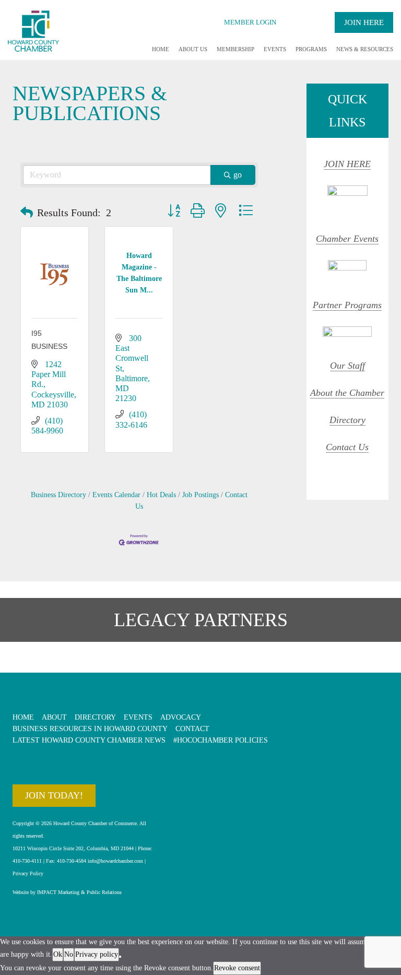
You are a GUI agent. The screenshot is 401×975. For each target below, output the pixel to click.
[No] (120, 957)
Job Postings (200, 495)
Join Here (364, 22)
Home (160, 49)
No (68, 954)
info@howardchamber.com (115, 861)
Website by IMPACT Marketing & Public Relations (67, 892)
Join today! (54, 795)
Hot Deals (161, 495)
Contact (192, 729)
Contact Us (347, 447)
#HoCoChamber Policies (220, 740)
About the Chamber (347, 392)
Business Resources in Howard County (90, 729)
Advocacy (180, 717)
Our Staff (347, 365)
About (54, 717)
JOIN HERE (347, 164)
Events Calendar (116, 495)
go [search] (237, 174)
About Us (193, 49)
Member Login (250, 22)
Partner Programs (347, 305)
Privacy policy (96, 954)
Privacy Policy (28, 873)
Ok (57, 954)
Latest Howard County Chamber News (89, 740)
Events (275, 49)
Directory (347, 420)
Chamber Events (347, 238)
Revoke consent (237, 968)
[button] (26, 212)
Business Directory (58, 495)
